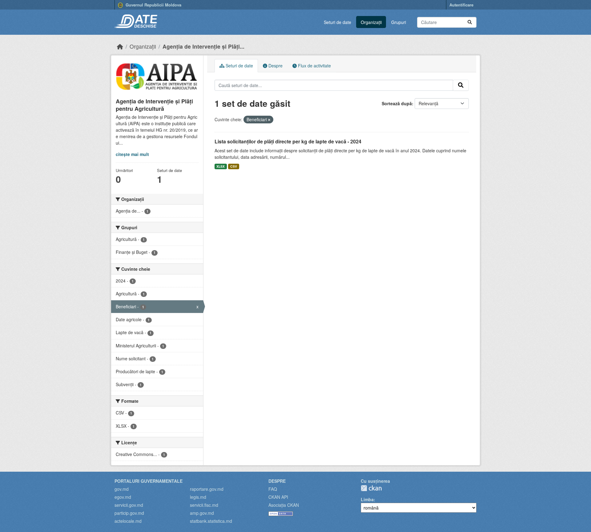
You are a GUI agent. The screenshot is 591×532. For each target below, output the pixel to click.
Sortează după (397, 103)
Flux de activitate (314, 65)
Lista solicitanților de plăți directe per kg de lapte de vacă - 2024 (288, 141)
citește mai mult (132, 154)
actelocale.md (128, 521)
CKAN (371, 488)
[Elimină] (269, 119)
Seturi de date (337, 22)
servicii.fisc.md (204, 505)
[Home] (120, 46)
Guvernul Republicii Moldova (152, 5)
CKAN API (278, 497)
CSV (233, 166)
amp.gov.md (202, 513)
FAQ (272, 489)
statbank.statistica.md (211, 521)
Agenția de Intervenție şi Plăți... (203, 46)
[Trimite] (470, 22)
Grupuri (398, 22)
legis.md (198, 497)
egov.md (123, 497)
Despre (275, 65)
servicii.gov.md (129, 505)
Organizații (371, 22)
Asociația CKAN (283, 505)
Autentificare (461, 5)
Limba (367, 499)
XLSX (220, 166)
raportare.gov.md (206, 489)
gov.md (122, 489)
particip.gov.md (129, 513)
